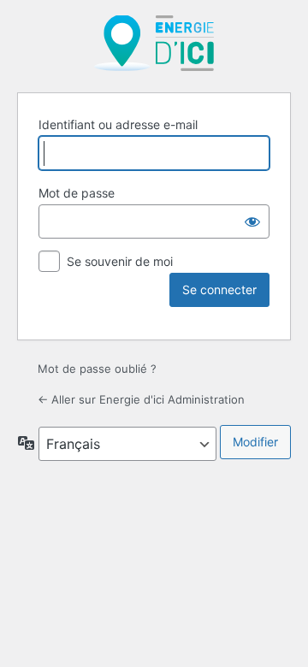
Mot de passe (76, 193)
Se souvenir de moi (120, 261)
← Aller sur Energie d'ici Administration (141, 399)
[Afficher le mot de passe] (252, 221)
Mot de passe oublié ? (97, 368)
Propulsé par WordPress (154, 43)
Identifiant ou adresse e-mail (118, 124)
